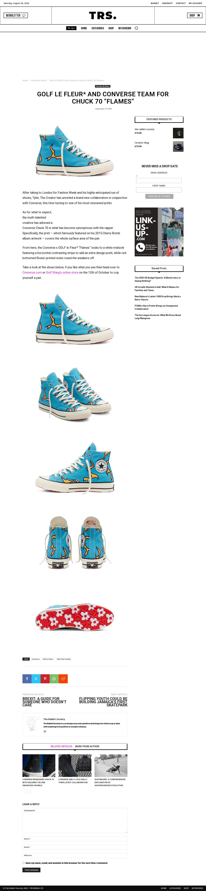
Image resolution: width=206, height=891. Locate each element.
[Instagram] (45, 732)
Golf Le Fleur (48, 659)
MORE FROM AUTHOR (87, 746)
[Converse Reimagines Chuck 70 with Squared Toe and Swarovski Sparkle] (38, 765)
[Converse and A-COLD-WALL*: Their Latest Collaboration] (75, 765)
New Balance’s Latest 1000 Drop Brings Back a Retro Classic (158, 298)
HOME (163, 888)
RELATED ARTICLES (61, 746)
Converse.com (32, 272)
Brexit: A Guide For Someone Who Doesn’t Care (44, 702)
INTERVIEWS (197, 888)
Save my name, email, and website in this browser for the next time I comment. (67, 863)
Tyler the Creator (64, 659)
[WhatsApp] (54, 678)
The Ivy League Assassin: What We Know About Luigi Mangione (158, 317)
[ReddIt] (63, 678)
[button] (136, 28)
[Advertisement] (103, 55)
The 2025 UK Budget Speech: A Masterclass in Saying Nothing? (158, 279)
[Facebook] (27, 678)
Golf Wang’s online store (62, 272)
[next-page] (29, 791)
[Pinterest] (45, 678)
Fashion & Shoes (39, 80)
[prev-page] (24, 791)
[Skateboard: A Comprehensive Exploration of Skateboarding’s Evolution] (111, 765)
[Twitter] (36, 678)
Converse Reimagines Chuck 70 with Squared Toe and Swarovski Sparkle (38, 782)
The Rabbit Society (54, 719)
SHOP (186, 888)
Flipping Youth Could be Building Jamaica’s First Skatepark (103, 702)
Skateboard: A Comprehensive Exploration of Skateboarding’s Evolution (110, 782)
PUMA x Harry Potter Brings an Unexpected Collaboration (156, 307)
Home (25, 80)
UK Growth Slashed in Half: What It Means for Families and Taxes (157, 288)
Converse (36, 659)
